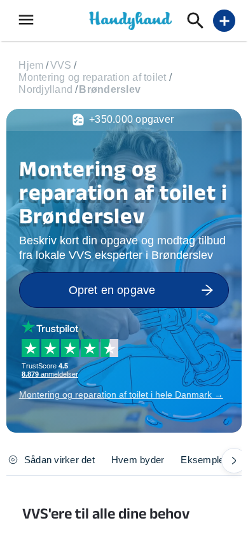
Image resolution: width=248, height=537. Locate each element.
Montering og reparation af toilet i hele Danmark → (121, 394)
